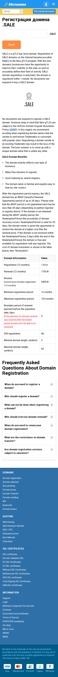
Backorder (7, 505)
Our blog (7, 625)
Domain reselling (10, 497)
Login (5, 602)
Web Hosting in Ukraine (13, 526)
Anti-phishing (9, 486)
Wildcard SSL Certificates (14, 570)
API (4, 501)
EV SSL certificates (11, 566)
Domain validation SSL (13, 558)
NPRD (5, 637)
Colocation (8, 541)
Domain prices (9, 490)
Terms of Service (11, 617)
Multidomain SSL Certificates (16, 573)
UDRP (13, 129)
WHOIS (6, 633)
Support (6, 598)
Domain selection (11, 482)
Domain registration (12, 478)
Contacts (7, 610)
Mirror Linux (8, 629)
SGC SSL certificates (12, 577)
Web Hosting (8, 522)
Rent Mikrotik (9, 537)
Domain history (10, 509)
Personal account (44, 11)
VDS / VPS (7, 530)
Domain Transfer (11, 493)
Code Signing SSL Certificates (16, 581)
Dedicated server (11, 533)
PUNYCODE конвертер (13, 621)
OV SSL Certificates (12, 562)
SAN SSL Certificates (12, 585)
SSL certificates (10, 554)
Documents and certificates (16, 613)
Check (11, 44)
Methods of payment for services (18, 606)
